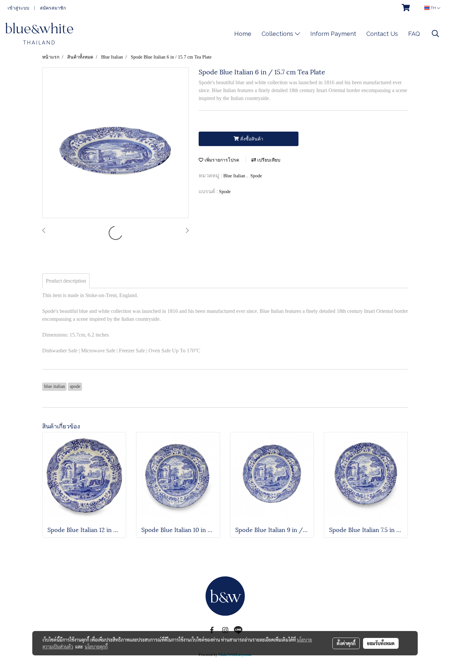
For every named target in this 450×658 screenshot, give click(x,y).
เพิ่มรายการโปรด (221, 160)
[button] (435, 33)
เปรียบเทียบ (268, 160)
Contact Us (382, 33)
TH (433, 8)
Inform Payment (333, 33)
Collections (278, 33)
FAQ (414, 33)
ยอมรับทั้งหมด (381, 643)
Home (242, 33)
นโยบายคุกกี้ (96, 646)
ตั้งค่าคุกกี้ (346, 643)
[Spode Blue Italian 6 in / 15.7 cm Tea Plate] (115, 143)
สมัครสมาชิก (53, 8)
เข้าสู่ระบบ (18, 8)
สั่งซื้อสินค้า (251, 139)
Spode (256, 175)
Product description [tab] (66, 281)
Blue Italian (234, 175)
